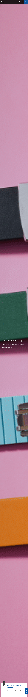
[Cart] (22, 2)
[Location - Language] (19, 1)
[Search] (26, 2)
